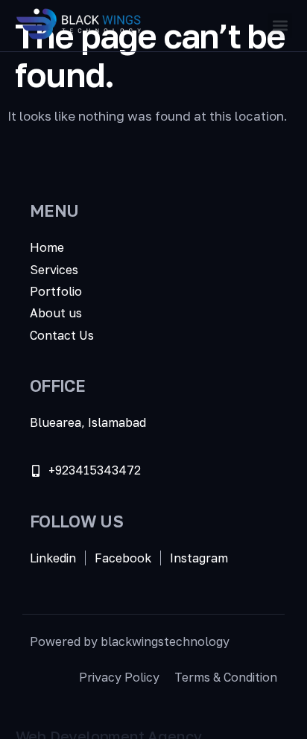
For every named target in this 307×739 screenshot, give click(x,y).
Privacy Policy (119, 677)
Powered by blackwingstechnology (130, 641)
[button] (280, 25)
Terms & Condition (225, 677)
